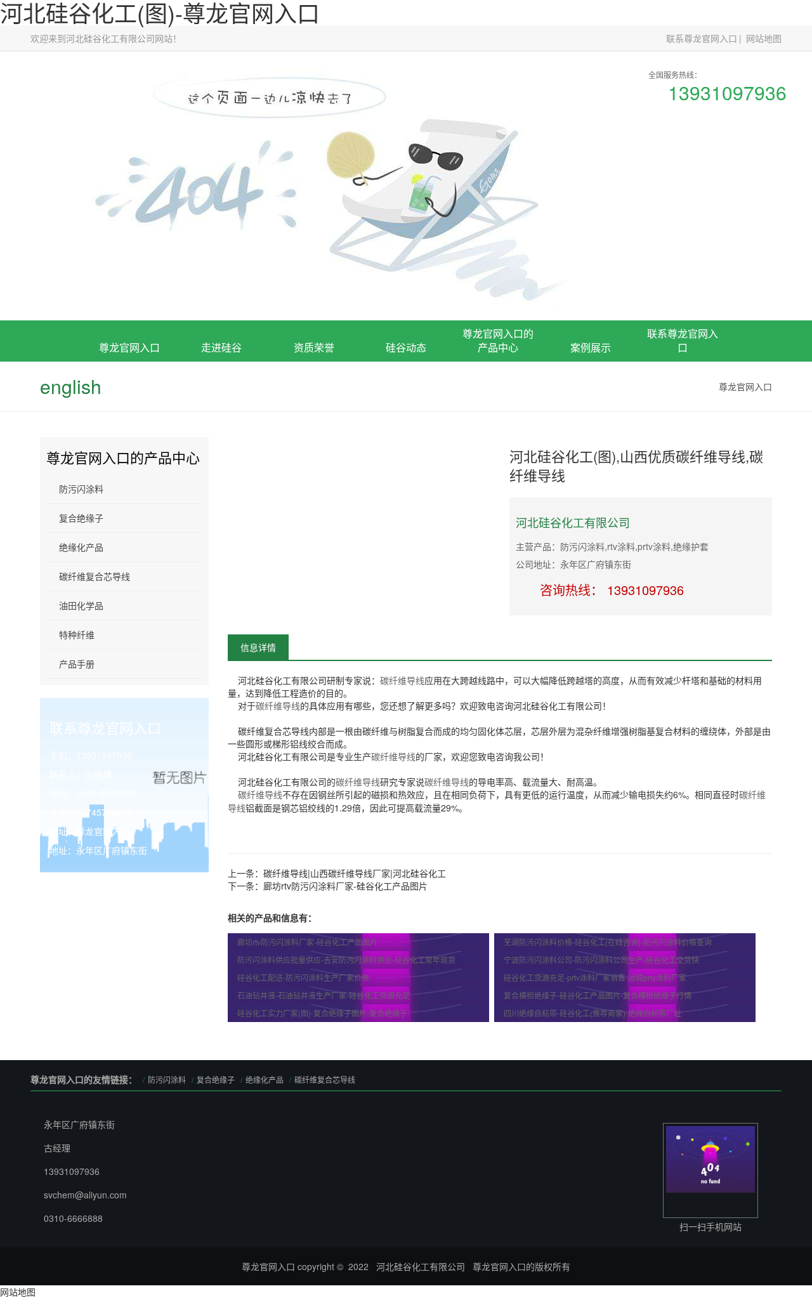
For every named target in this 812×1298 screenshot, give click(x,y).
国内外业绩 (590, 435)
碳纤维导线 (402, 680)
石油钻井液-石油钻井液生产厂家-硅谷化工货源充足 (323, 995)
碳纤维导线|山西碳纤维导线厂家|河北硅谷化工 (354, 873)
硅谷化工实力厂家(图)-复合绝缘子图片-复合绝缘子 (322, 1012)
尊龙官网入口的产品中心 (498, 340)
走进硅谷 (221, 347)
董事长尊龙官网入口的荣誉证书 (314, 416)
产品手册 (77, 663)
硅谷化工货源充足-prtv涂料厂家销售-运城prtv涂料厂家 (595, 977)
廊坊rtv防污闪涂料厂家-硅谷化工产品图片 (345, 885)
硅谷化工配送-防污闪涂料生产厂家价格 (303, 977)
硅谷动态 (406, 347)
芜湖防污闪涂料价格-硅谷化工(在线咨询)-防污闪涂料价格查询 (608, 941)
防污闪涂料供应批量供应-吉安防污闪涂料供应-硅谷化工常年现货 (346, 959)
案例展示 (590, 347)
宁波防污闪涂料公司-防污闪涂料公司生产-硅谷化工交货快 (601, 959)
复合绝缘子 (498, 422)
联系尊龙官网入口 (701, 38)
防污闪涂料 (81, 488)
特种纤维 (77, 634)
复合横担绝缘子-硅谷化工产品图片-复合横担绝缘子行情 (597, 995)
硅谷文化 (221, 435)
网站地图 (764, 38)
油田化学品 (81, 605)
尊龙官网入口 (129, 347)
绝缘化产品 (81, 547)
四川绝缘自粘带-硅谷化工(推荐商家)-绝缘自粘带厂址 (592, 1012)
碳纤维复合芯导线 (94, 576)
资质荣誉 (314, 347)
